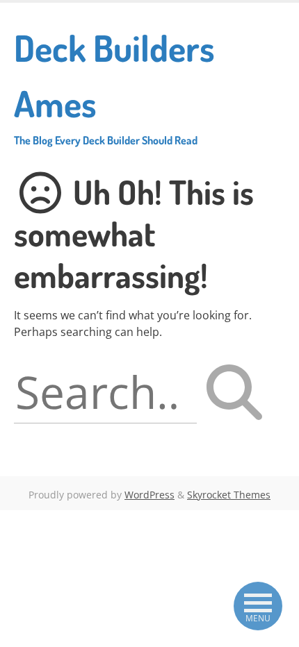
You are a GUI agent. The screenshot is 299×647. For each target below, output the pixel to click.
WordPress (149, 494)
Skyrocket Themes (228, 494)
